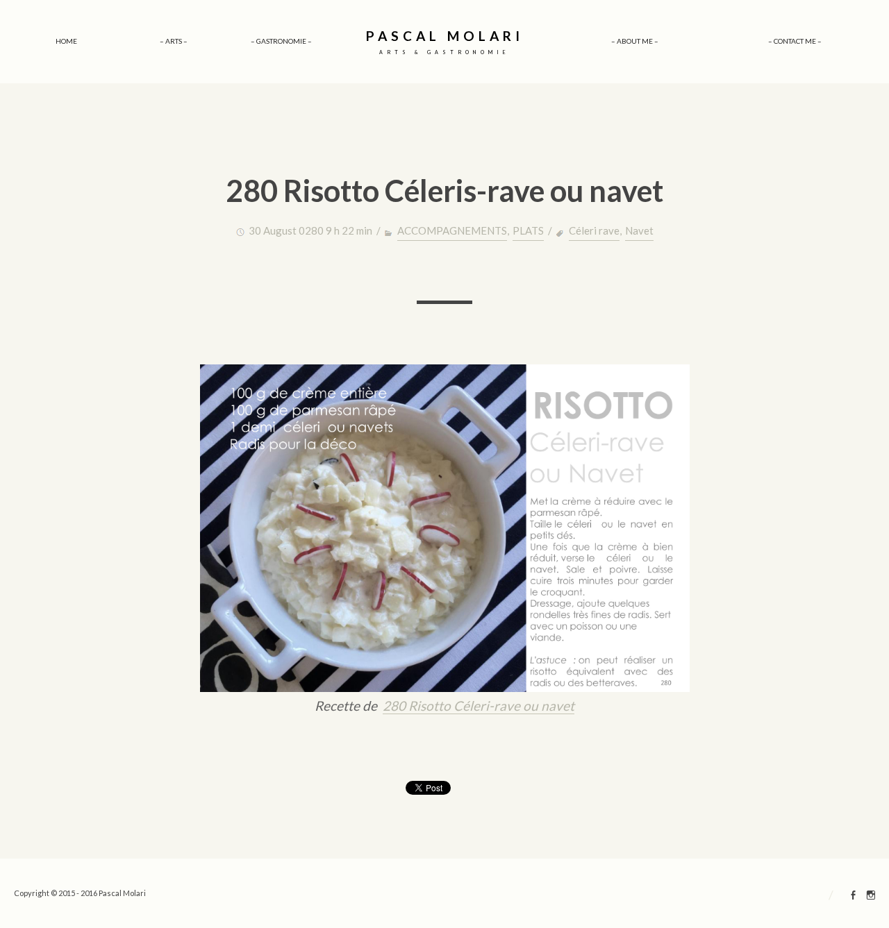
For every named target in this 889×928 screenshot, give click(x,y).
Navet (639, 230)
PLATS (528, 230)
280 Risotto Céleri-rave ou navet (478, 706)
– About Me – (634, 41)
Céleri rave (594, 230)
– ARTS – (174, 41)
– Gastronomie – (281, 41)
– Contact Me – (795, 41)
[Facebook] (853, 897)
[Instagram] (871, 897)
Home (66, 41)
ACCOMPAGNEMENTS (452, 230)
